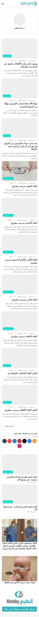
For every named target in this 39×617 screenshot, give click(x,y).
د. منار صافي (20, 28)
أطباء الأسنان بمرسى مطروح (24, 223)
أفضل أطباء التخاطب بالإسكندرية (22, 373)
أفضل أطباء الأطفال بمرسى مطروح (21, 410)
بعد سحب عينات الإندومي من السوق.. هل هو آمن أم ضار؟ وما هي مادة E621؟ (20, 146)
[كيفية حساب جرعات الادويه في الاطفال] (19, 568)
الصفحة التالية (9, 426)
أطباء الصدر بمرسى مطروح (24, 299)
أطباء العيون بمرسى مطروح (24, 186)
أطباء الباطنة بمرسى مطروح (24, 336)
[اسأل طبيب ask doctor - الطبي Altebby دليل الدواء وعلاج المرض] (19, 601)
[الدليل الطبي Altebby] (28, 3)
